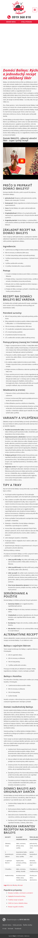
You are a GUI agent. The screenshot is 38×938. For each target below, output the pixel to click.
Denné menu (11, 22)
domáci (10, 885)
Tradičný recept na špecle (15, 900)
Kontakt (10, 928)
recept (21, 885)
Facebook (18, 928)
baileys (16, 885)
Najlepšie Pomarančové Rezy (16, 896)
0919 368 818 (24, 919)
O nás (4, 928)
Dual (14, 936)
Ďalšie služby (27, 925)
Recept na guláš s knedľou (16, 907)
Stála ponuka (26, 22)
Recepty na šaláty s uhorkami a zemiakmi (20, 893)
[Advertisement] (19, 46)
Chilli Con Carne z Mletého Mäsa (17, 903)
